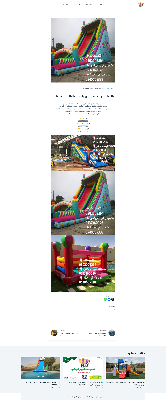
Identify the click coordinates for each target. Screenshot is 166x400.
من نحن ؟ (77, 4)
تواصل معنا (65, 4)
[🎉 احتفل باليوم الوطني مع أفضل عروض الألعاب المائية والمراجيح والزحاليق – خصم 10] (83, 368)
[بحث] (22, 4)
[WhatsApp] (70, 322)
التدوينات (101, 4)
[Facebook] (95, 322)
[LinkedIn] (79, 322)
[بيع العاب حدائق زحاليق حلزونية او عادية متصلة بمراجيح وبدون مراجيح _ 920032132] (125, 368)
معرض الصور (89, 4)
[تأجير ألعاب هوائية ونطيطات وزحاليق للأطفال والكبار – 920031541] (40, 368)
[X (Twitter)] (87, 322)
